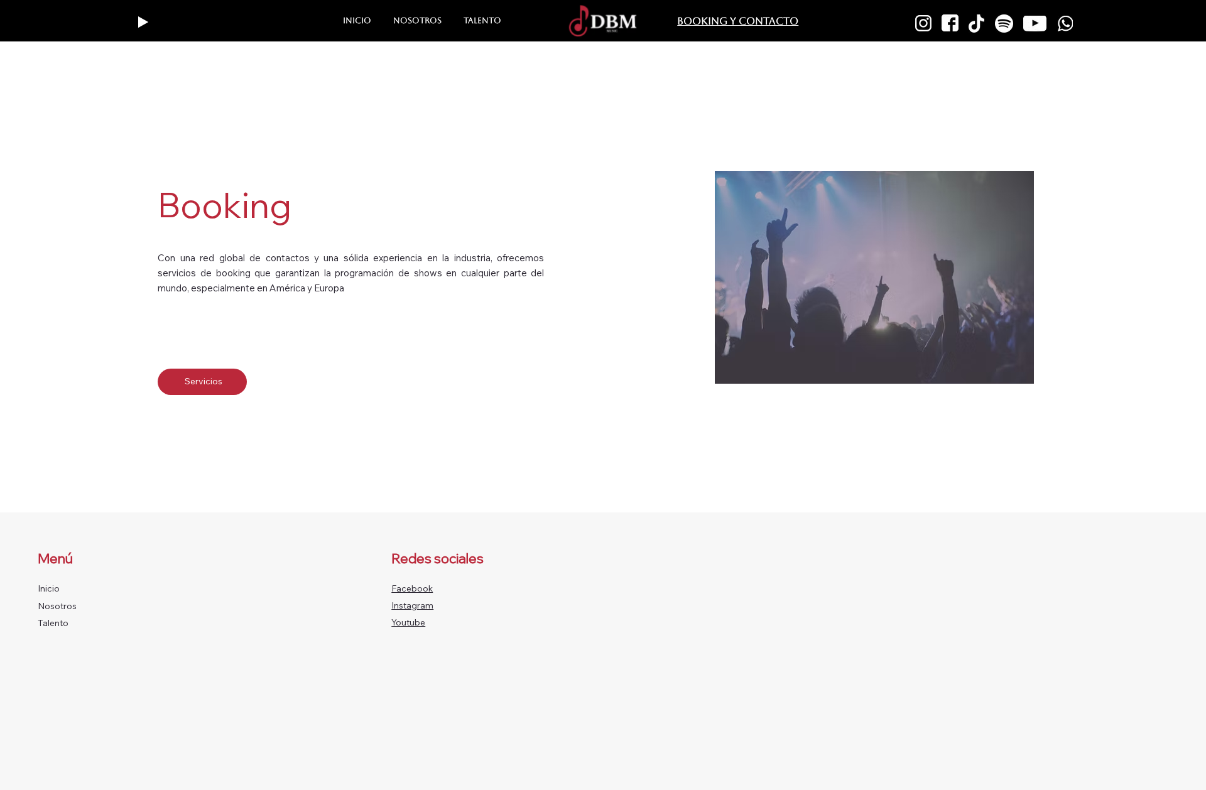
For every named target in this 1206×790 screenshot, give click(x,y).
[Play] (143, 22)
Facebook (412, 588)
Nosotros (57, 606)
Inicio (49, 588)
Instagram (412, 605)
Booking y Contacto (737, 21)
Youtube (408, 622)
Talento (53, 623)
